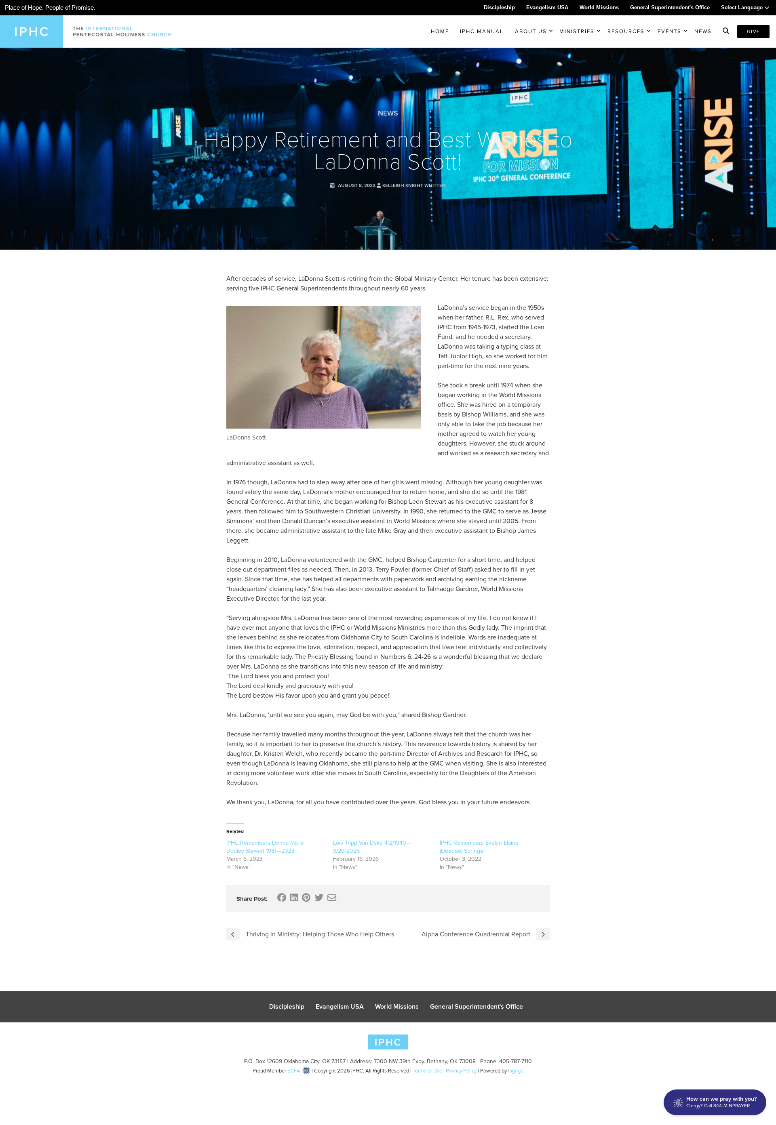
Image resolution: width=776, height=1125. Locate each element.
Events (669, 31)
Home (440, 31)
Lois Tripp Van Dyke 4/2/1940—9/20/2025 (372, 847)
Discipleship (499, 7)
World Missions (599, 7)
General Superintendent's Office (670, 7)
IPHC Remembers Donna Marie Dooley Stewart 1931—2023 (265, 847)
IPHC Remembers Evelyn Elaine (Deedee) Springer (479, 847)
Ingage (515, 1071)
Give (753, 31)
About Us (531, 31)
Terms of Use (427, 1071)
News (703, 31)
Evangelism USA (547, 7)
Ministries (577, 31)
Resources (626, 31)
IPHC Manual (482, 31)
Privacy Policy (461, 1071)
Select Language (742, 7)
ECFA (293, 1071)
